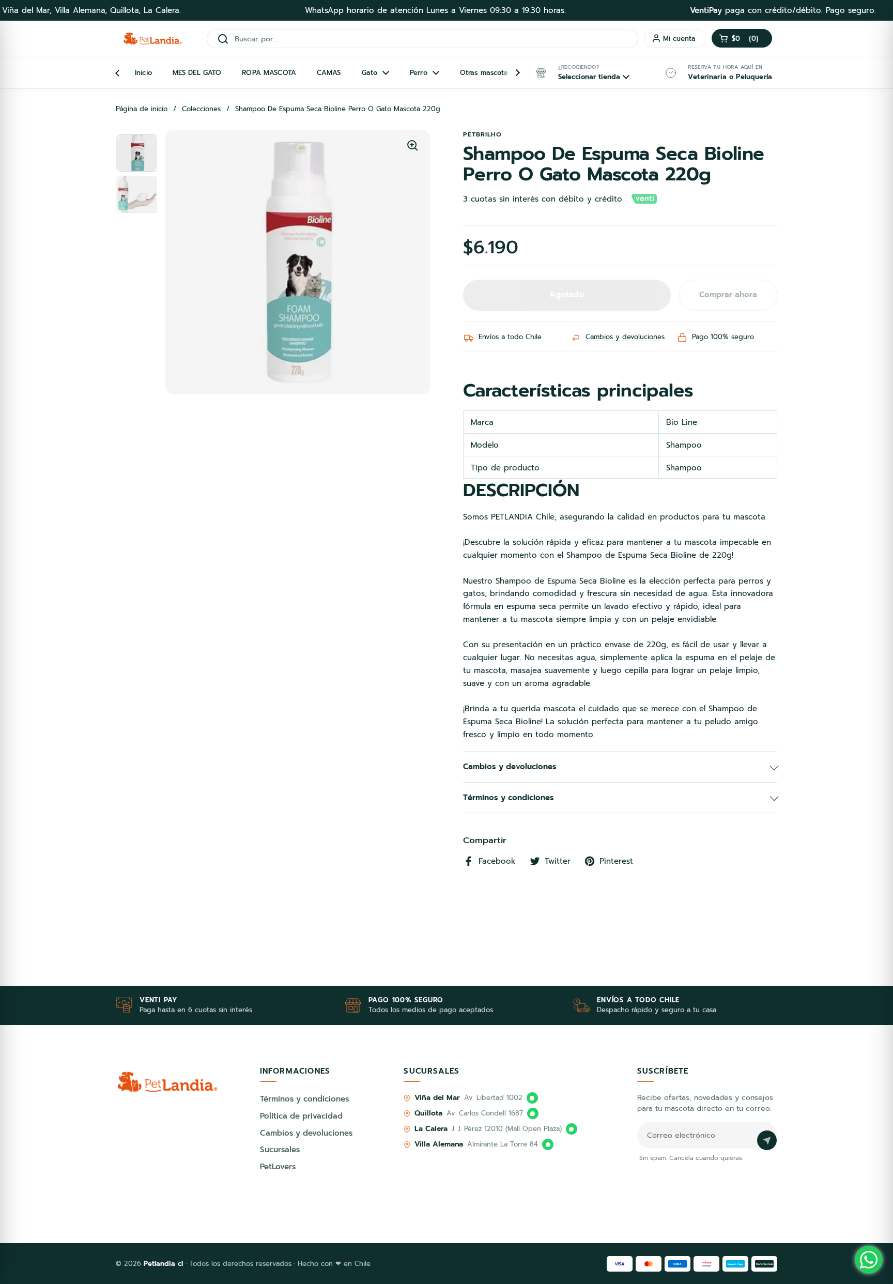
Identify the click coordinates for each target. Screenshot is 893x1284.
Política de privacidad (301, 1116)
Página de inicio (141, 109)
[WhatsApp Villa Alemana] (547, 1144)
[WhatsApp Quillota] (532, 1113)
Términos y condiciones (304, 1099)
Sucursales (280, 1149)
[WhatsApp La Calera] (571, 1129)
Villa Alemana (438, 1144)
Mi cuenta (679, 38)
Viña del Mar (436, 1097)
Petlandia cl (165, 1263)
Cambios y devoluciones (625, 337)
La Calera (430, 1128)
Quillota (428, 1113)
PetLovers (278, 1166)
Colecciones (201, 109)
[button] (742, 38)
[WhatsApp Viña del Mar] (532, 1098)
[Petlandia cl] (153, 38)
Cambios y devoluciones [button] (510, 766)
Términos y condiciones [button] (508, 797)
